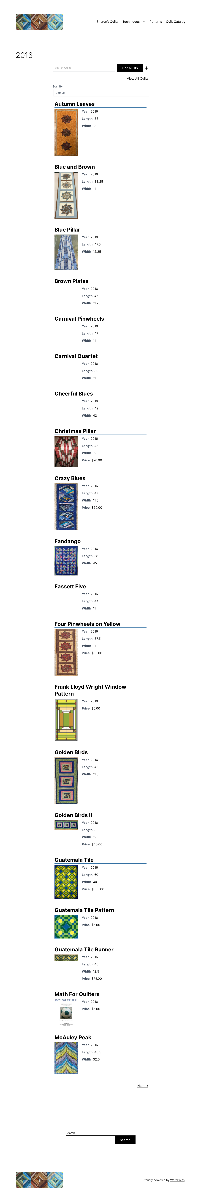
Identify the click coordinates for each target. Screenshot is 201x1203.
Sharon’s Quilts (107, 22)
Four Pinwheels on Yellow (87, 624)
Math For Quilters (77, 994)
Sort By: (58, 86)
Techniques (131, 22)
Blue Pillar (67, 229)
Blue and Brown (74, 167)
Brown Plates (71, 281)
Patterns (155, 22)
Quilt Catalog (175, 22)
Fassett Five (70, 586)
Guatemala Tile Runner (84, 949)
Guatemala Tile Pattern (84, 910)
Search (70, 1133)
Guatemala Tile (74, 860)
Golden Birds (71, 752)
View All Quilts (137, 78)
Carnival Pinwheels (79, 318)
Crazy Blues (69, 478)
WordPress (177, 1180)
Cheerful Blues (73, 393)
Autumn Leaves (74, 104)
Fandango (67, 541)
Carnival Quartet (76, 356)
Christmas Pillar (75, 431)
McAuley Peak (72, 1037)
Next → (142, 1086)
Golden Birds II (73, 815)
